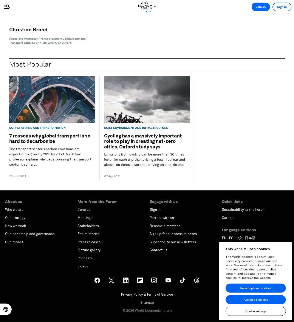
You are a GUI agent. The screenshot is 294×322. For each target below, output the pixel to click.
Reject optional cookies (255, 288)
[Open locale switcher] (5, 309)
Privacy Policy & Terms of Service (147, 294)
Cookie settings (255, 311)
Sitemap (147, 303)
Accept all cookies (256, 299)
